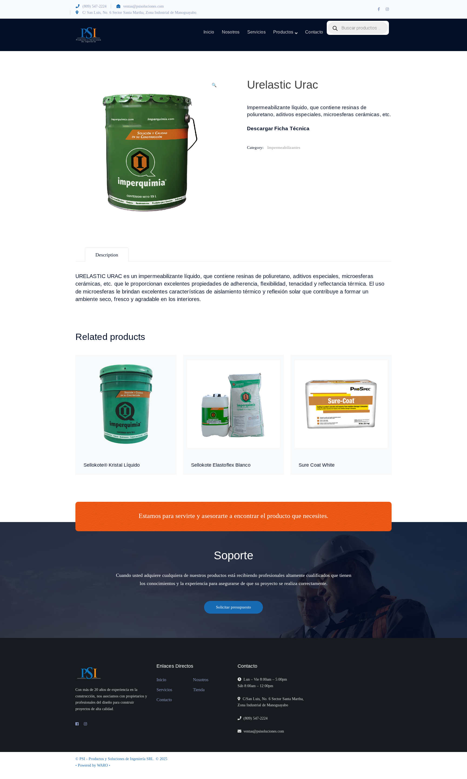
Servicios (164, 689)
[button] (214, 87)
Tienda (199, 689)
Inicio (161, 679)
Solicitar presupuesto (233, 607)
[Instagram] (85, 724)
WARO (103, 765)
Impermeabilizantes (283, 147)
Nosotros (200, 679)
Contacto (164, 699)
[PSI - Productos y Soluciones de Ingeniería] (88, 35)
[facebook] (77, 724)
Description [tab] (106, 255)
